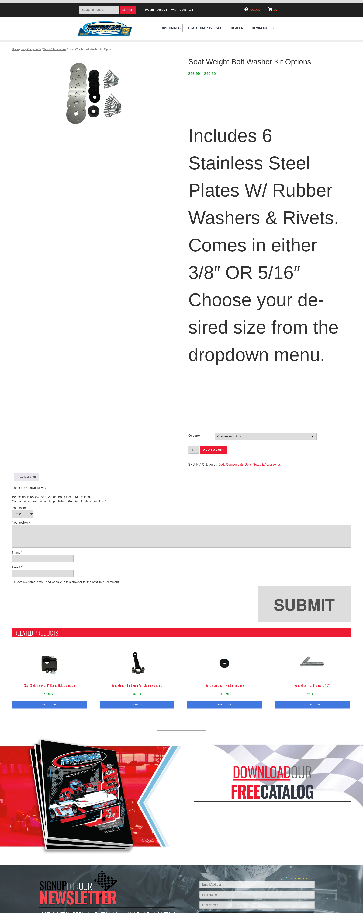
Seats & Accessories (54, 49)
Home (149, 9)
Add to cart (213, 449)
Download (261, 772)
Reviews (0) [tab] (26, 476)
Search (127, 10)
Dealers (238, 28)
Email (17, 567)
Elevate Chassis (198, 28)
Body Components (31, 49)
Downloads (261, 28)
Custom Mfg (171, 28)
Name (17, 552)
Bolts (248, 464)
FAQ (173, 9)
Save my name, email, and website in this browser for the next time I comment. (67, 582)
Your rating (20, 507)
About (162, 9)
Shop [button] (220, 28)
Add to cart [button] (49, 704)
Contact (187, 9)
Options (194, 435)
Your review (21, 522)
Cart (276, 9)
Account (255, 9)
